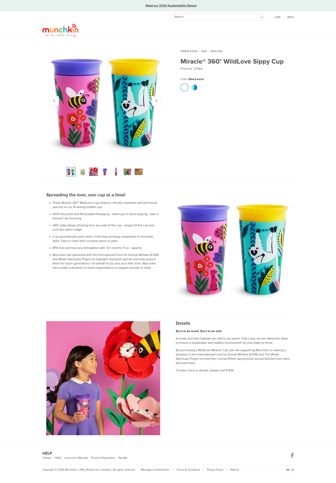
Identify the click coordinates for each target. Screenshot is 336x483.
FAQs (58, 457)
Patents (234, 469)
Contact (47, 457)
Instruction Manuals (76, 457)
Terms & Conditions (188, 469)
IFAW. (230, 370)
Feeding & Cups (188, 50)
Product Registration (103, 457)
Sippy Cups (216, 50)
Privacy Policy (215, 469)
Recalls (123, 457)
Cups (204, 50)
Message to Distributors (155, 469)
